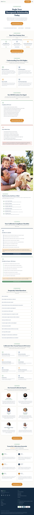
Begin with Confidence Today (16, 120)
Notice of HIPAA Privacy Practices (22, 495)
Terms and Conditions (20, 491)
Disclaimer (19, 497)
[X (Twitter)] (3, 495)
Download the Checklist (16, 253)
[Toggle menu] (32, 1)
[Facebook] (5, 495)
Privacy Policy (19, 493)
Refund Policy (19, 494)
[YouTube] (1, 495)
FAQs (1, 501)
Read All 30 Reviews (16, 484)
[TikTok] (9, 495)
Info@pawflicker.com (21, 502)
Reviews (2, 502)
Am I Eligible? (28, 1)
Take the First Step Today (16, 23)
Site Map (2, 505)
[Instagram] (7, 495)
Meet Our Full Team (16, 438)
